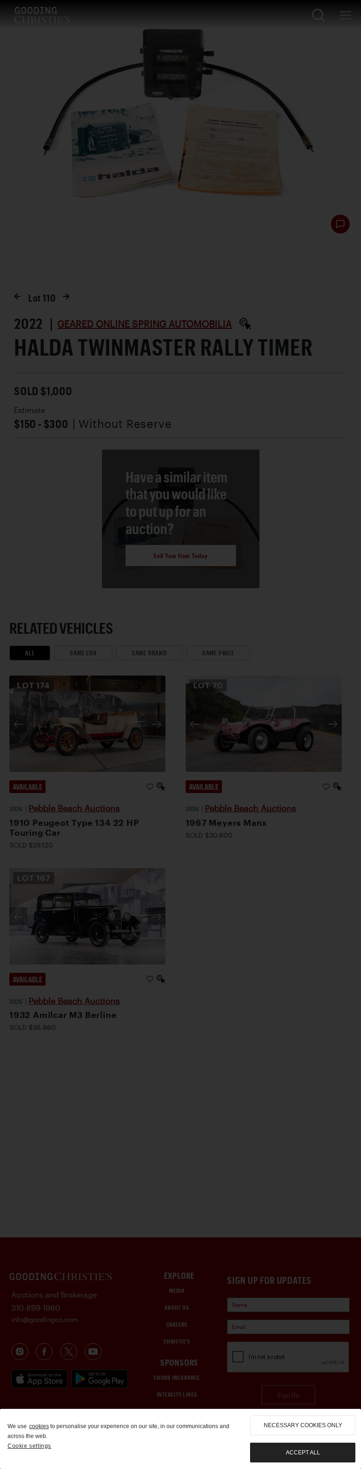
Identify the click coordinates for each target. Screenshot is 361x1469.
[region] (180, 1439)
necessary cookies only (303, 1425)
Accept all (303, 1452)
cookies (39, 1426)
